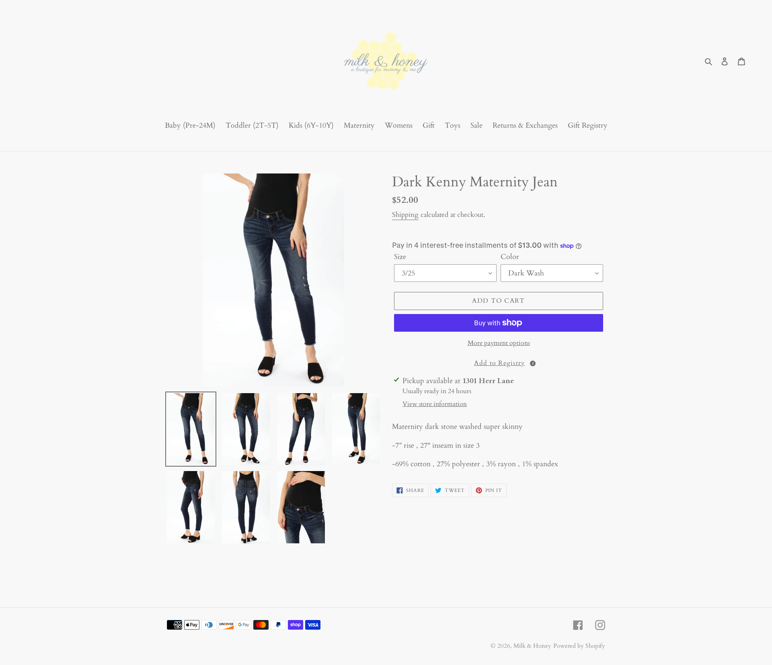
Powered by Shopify (579, 646)
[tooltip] (533, 363)
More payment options (499, 343)
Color (510, 257)
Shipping (405, 214)
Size (400, 257)
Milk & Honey (532, 646)
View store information (434, 404)
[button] (498, 362)
